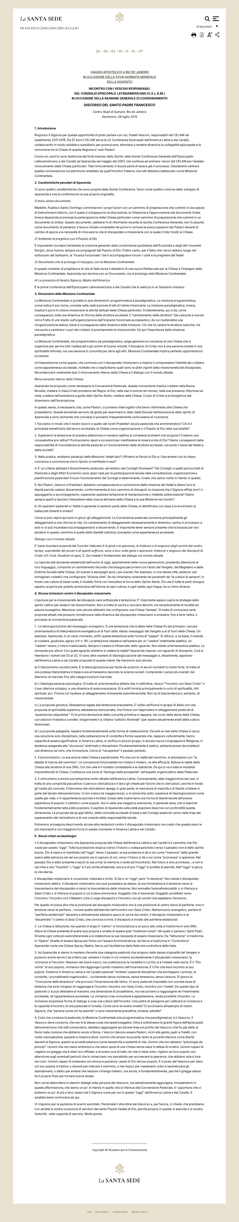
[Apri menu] (215, 19)
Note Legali (101, 1212)
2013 (61, 28)
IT (127, 51)
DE (98, 51)
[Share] (217, 35)
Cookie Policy (120, 1212)
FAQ (89, 1212)
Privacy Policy (139, 1212)
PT (141, 51)
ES (113, 51)
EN (106, 51)
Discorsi (49, 28)
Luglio (72, 28)
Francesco (30, 28)
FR (120, 51)
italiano (204, 28)
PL (134, 51)
